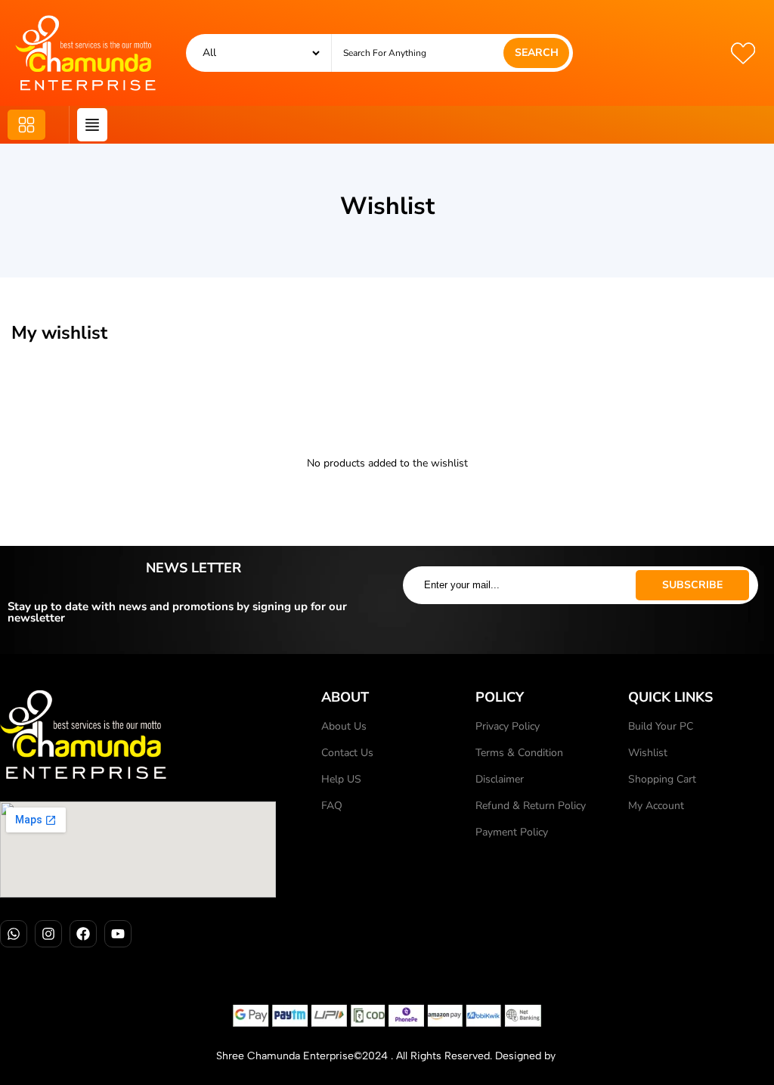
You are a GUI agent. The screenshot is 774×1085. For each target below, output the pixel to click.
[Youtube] (118, 933)
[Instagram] (48, 933)
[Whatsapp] (13, 933)
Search (537, 52)
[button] (26, 125)
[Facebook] (83, 933)
